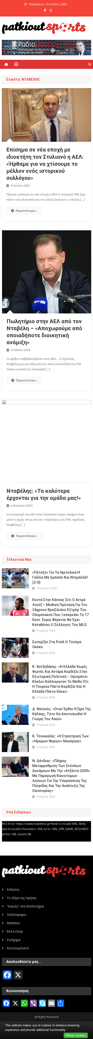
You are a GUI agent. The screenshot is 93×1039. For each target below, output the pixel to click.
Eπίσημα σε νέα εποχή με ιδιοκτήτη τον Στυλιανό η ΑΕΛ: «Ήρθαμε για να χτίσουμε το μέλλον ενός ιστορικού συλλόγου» (45, 164)
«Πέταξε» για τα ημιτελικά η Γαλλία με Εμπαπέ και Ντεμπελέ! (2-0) (60, 577)
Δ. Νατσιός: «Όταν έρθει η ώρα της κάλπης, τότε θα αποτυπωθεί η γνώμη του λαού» (61, 714)
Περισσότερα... (26, 211)
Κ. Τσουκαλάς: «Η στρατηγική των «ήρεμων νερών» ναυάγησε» (60, 738)
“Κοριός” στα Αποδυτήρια (25, 906)
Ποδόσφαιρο (16, 914)
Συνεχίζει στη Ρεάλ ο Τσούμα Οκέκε (56, 644)
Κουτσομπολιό (18, 948)
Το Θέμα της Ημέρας (21, 898)
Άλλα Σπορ (15, 931)
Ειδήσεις (13, 889)
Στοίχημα (13, 940)
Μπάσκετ (13, 923)
